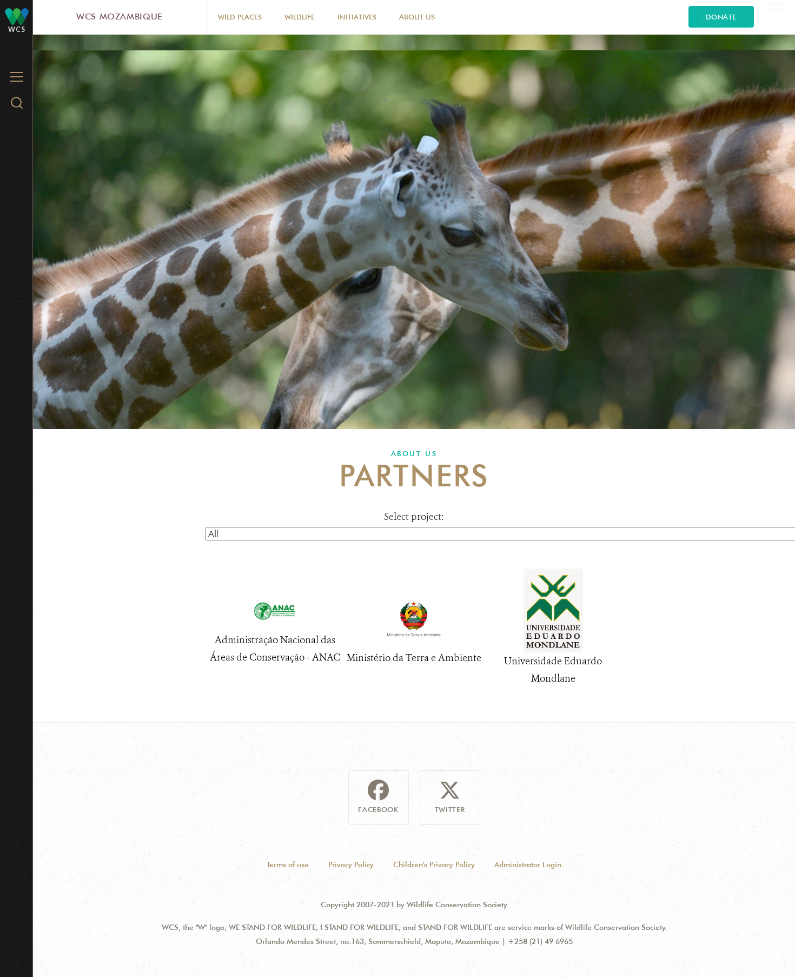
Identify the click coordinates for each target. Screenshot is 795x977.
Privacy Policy (351, 864)
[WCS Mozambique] (17, 16)
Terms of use (288, 864)
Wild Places (240, 16)
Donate (721, 16)
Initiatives (356, 16)
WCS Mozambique (119, 16)
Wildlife (299, 16)
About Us (417, 16)
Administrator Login (527, 864)
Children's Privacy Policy (434, 864)
